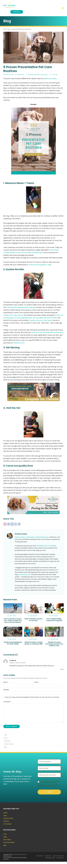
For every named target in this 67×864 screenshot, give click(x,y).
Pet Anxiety (7, 741)
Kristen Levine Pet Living (18, 854)
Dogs (46, 74)
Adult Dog (30, 74)
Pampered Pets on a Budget (46, 546)
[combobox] (49, 775)
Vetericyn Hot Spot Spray (13, 315)
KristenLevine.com (24, 575)
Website (6, 690)
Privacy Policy (39, 856)
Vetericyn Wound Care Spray (40, 320)
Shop (5, 816)
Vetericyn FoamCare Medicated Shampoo (47, 332)
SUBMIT (49, 792)
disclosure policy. (50, 78)
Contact (16, 12)
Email (36, 682)
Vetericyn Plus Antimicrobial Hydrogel (21, 307)
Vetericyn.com (18, 343)
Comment (7, 702)
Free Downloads (9, 744)
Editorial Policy (60, 858)
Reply (62, 669)
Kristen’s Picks (8, 818)
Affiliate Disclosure (50, 858)
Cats (5, 735)
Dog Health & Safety (39, 74)
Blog (5, 747)
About (5, 813)
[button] (63, 8)
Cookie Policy (47, 856)
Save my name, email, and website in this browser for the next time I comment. (32, 697)
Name (5, 682)
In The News (7, 824)
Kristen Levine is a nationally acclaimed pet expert (32, 537)
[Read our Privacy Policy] (60, 785)
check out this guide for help (40, 265)
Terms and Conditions (58, 856)
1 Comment (54, 74)
